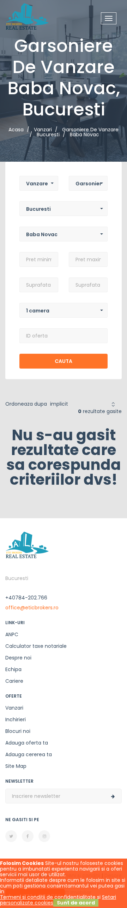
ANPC (11, 634)
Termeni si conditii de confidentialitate (48, 897)
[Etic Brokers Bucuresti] (27, 15)
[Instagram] (44, 836)
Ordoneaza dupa (26, 403)
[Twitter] (11, 836)
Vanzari (14, 707)
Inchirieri (15, 719)
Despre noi (18, 657)
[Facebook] (28, 836)
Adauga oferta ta (26, 742)
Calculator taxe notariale (36, 646)
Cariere (14, 681)
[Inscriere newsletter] (113, 796)
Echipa (13, 669)
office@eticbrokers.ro (32, 607)
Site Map (15, 766)
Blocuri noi (17, 731)
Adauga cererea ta (28, 754)
